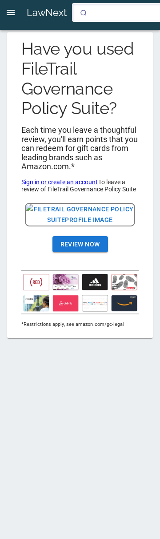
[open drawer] (11, 12)
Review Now (80, 244)
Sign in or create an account (59, 182)
